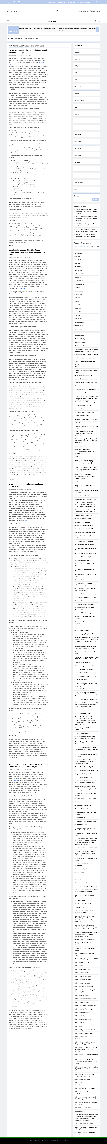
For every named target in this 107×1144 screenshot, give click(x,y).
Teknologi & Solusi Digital (82, 1002)
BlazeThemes (68, 1141)
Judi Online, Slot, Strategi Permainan (85, 532)
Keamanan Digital (80, 580)
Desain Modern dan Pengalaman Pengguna (87, 389)
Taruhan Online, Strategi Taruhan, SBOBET (86, 959)
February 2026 (79, 274)
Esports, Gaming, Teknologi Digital (84, 412)
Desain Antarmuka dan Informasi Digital (86, 382)
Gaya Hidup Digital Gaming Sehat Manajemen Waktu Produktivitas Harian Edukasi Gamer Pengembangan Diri (86, 504)
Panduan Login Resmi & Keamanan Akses (86, 699)
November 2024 (79, 325)
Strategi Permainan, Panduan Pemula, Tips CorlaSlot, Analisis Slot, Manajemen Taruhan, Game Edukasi (87, 934)
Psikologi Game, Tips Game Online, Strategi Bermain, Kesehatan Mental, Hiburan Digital (85, 853)
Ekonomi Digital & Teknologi (83, 405)
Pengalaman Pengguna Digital (83, 777)
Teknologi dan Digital (81, 1016)
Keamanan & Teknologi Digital (83, 557)
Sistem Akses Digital (81, 869)
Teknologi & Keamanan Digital (83, 976)
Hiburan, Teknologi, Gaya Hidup (83, 515)
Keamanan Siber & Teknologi (83, 613)
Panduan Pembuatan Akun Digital (84, 713)
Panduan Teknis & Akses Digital (84, 767)
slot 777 (77, 114)
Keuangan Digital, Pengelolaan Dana (85, 634)
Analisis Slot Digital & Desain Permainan (86, 354)
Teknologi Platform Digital (82, 1079)
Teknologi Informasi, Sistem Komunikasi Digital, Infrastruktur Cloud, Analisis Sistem (86, 1069)
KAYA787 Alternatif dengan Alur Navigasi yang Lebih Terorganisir (50, 28)
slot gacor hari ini (80, 182)
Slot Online (78, 879)
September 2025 (79, 291)
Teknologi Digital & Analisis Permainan (86, 1030)
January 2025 (78, 318)
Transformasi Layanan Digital (83, 1108)
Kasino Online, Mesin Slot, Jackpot (84, 544)
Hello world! (95, 246)
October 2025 (79, 287)
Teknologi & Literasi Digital (82, 983)
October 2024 (79, 329)
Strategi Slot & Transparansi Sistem (85, 939)
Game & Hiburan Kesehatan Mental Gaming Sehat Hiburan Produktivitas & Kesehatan (85, 433)
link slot (77, 93)
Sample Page (51, 21)
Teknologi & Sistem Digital (82, 995)
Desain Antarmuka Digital (82, 386)
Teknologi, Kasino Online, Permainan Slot (86, 1088)
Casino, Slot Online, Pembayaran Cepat (86, 379)
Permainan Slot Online (81, 824)
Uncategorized (79, 1111)
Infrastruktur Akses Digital (82, 522)
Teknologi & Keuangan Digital (83, 979)
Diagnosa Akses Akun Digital (83, 393)
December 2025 (79, 280)
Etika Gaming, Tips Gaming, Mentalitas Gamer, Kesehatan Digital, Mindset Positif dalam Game (86, 421)
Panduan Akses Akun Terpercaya (84, 669)
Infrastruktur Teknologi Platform (84, 525)
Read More (11, 245)
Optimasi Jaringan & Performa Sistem (85, 666)
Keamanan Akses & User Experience (85, 560)
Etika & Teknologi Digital (82, 415)
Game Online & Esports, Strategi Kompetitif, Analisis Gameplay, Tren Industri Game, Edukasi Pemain (85, 462)
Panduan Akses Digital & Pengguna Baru (86, 676)
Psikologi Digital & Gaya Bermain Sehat (86, 848)
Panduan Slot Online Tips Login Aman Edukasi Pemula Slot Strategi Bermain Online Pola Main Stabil (85, 761)
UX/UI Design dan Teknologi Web (84, 1124)
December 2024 (79, 322)
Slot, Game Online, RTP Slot (82, 900)
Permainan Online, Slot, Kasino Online (85, 821)
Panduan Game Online (81, 679)
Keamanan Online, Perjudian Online (84, 604)
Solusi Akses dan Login (81, 907)
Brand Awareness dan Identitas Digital (85, 375)
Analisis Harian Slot (80, 342)
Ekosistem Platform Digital (82, 409)
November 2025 (79, 284)
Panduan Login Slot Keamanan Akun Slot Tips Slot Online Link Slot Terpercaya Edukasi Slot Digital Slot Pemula (86, 704)
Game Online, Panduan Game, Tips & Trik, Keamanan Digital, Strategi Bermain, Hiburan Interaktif (86, 476)
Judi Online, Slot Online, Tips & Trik (84, 529)
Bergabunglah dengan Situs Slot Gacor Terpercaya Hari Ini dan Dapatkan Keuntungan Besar (27, 252)
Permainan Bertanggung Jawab (83, 805)
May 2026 (77, 263)
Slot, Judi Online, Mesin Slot (83, 904)
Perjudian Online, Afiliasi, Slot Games (85, 798)
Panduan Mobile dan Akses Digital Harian (86, 710)
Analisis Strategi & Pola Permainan (84, 358)
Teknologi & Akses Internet (82, 962)
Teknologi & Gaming (80, 966)
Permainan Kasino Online (82, 809)
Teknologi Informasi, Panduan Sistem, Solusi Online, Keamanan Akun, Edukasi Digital (86, 1061)
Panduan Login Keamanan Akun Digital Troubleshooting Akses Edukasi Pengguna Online (87, 694)
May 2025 (77, 305)
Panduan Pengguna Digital (82, 733)
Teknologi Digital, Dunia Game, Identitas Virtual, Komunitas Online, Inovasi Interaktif (86, 1049)
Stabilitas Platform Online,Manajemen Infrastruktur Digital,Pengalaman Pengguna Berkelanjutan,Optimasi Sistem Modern (87, 927)
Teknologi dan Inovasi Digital (83, 1019)
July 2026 (77, 256)
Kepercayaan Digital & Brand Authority (85, 627)
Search (76, 196)
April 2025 (78, 308)
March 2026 (78, 270)
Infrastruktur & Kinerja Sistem (83, 518)
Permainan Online (80, 817)
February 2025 (79, 315)
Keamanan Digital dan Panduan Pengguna (86, 594)
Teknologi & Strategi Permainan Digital (86, 1005)
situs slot (77, 121)
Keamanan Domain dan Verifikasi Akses (86, 597)
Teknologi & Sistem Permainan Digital (85, 999)
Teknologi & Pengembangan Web (84, 986)
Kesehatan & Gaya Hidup (82, 630)
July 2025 (77, 298)
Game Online (78, 456)
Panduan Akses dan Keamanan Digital (85, 673)
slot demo (78, 141)
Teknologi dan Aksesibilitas (83, 1012)
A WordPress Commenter (82, 246)
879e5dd (12, 55)
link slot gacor (79, 73)
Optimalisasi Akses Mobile (82, 662)
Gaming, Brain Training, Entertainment (85, 499)
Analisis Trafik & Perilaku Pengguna (85, 361)
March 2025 (78, 312)
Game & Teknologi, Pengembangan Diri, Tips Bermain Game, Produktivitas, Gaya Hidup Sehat (86, 440)
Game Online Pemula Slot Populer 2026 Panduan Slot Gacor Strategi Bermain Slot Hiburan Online (86, 469)
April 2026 (78, 267)
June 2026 (78, 260)
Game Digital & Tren (80, 446)
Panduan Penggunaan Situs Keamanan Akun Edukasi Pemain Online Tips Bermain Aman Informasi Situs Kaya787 (87, 749)
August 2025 (78, 294)
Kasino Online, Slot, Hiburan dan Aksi (85, 553)
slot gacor (23, 288)
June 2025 (78, 301)
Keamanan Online (80, 601)
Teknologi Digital (80, 1026)
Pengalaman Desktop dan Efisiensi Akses (86, 774)
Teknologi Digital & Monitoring (83, 1033)
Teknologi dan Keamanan (82, 1023)
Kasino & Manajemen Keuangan (84, 541)
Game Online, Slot (80, 481)
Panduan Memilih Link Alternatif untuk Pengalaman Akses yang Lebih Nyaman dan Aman (65, 2)
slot (26, 520)
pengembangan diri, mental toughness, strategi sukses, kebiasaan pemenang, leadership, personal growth (85, 788)
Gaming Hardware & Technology (84, 496)
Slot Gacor (78, 86)
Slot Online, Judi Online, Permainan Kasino (87, 883)
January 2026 (78, 277)
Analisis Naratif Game (81, 346)
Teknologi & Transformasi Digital (84, 1009)
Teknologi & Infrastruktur (82, 973)
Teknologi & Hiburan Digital (82, 969)
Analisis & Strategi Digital (82, 339)
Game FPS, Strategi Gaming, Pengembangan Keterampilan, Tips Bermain (84, 451)
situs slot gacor (79, 100)
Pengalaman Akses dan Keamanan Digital (86, 770)
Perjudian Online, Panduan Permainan (85, 802)
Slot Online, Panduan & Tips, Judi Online (86, 886)
